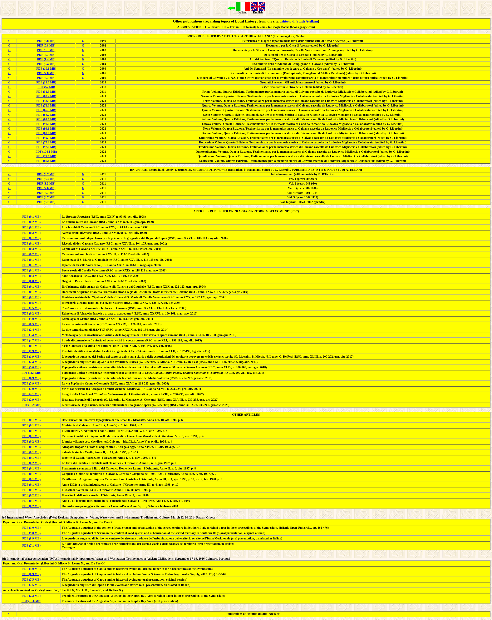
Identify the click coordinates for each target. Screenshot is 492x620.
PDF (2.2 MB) (31, 595)
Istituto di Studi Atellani (299, 21)
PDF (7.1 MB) (31, 545)
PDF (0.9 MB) (31, 574)
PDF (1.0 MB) (31, 527)
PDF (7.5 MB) (31, 579)
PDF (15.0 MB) (31, 601)
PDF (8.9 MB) (31, 538)
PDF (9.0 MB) (31, 533)
